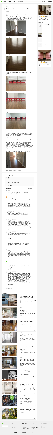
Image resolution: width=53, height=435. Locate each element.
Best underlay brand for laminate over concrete (46, 39)
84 (35, 405)
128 (35, 393)
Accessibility (33, 428)
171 (35, 305)
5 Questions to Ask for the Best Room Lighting (26, 385)
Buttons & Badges (24, 432)
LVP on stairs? (44, 29)
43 (35, 380)
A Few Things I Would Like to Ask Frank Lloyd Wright (27, 372)
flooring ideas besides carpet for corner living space (46, 34)
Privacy (12, 427)
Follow (20, 170)
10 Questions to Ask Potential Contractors (26, 309)
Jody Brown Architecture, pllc (25, 374)
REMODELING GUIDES (23, 294)
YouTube (44, 428)
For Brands (23, 431)
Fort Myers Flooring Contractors (11, 212)
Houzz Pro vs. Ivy (24, 427)
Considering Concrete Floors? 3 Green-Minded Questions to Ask (27, 360)
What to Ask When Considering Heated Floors (26, 335)
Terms (12, 428)
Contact (32, 431)
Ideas (14, 1)
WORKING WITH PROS (23, 307)
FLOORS (21, 332)
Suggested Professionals (34, 427)
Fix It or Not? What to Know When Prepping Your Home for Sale (27, 410)
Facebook (44, 427)
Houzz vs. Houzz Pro (24, 426)
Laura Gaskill (22, 412)
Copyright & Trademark (15, 432)
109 (35, 342)
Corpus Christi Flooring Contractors (20, 212)
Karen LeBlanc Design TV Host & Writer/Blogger (28, 387)
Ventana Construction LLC (24, 311)
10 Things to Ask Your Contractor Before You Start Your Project (27, 297)
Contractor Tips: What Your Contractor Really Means (26, 397)
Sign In (32, 432)
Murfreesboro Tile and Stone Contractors (16, 213)
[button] (20, 181)
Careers (13, 426)
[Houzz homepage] (1, 2)
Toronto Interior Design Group (25, 336)
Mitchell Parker (23, 324)
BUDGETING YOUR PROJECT (23, 345)
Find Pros (4, 1)
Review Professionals (34, 426)
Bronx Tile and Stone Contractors (24, 215)
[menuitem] (5, 1)
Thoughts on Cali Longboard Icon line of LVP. (46, 24)
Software (9, 1)
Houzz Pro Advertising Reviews (26, 428)
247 (35, 418)
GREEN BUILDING (22, 357)
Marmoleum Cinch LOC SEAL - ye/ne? (46, 44)
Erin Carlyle (22, 350)
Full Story (21, 302)
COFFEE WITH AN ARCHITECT (24, 370)
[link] (45, 16)
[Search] (17, 1)
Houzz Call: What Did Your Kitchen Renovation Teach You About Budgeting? (27, 348)
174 (35, 330)
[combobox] (28, 1)
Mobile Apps (13, 431)
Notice (15, 427)
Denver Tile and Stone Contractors (15, 215)
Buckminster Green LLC (24, 399)
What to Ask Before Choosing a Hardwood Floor (26, 322)
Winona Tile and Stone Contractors (15, 214)
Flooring (7, 6)
